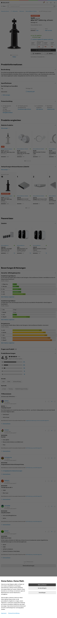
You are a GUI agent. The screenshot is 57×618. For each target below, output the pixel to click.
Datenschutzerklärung (13, 613)
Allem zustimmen (42, 585)
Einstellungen (42, 592)
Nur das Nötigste (42, 588)
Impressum (3, 613)
